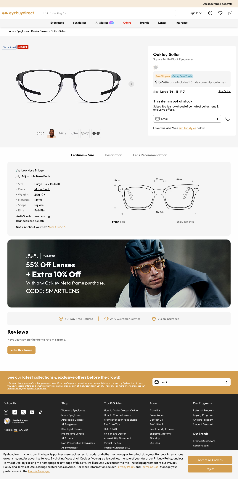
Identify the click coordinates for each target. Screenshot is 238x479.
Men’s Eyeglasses (71, 415)
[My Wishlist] (220, 13)
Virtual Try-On (112, 443)
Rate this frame (21, 350)
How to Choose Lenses (117, 415)
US (15, 429)
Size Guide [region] (224, 91)
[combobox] (110, 13)
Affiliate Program (203, 419)
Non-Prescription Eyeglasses (78, 443)
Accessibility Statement (117, 438)
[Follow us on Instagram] (6, 412)
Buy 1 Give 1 (156, 424)
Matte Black (170, 59)
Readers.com (201, 445)
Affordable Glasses (72, 419)
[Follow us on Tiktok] (40, 412)
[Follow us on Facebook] (14, 412)
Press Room (156, 415)
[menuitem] (57, 23)
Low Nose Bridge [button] (32, 170)
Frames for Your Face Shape (120, 419)
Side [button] (122, 221)
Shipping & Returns (160, 433)
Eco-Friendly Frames (162, 429)
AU (26, 429)
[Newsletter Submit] (227, 382)
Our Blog (155, 443)
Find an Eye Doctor (115, 433)
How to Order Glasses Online (121, 410)
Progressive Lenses (72, 433)
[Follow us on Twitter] (23, 412)
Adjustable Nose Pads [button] (35, 176)
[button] (131, 84)
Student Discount (203, 424)
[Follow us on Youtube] (32, 412)
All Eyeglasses (69, 424)
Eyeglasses (186, 59)
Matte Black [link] (42, 189)
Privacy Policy (14, 388)
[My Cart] (230, 13)
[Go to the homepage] (18, 13)
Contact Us (156, 419)
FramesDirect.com (204, 441)
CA (21, 429)
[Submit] (46, 13)
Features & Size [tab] (82, 155)
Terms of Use (149, 467)
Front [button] (115, 221)
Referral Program (203, 410)
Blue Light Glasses (71, 429)
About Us (155, 410)
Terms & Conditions (36, 388)
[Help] (210, 13)
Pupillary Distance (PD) (117, 447)
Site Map (155, 438)
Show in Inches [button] (185, 221)
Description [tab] (113, 155)
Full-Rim (40, 210)
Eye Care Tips (112, 424)
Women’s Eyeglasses (73, 410)
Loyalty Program (203, 415)
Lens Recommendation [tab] (150, 155)
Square (158, 59)
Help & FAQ (110, 429)
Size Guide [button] (56, 227)
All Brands (67, 438)
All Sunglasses (69, 447)
